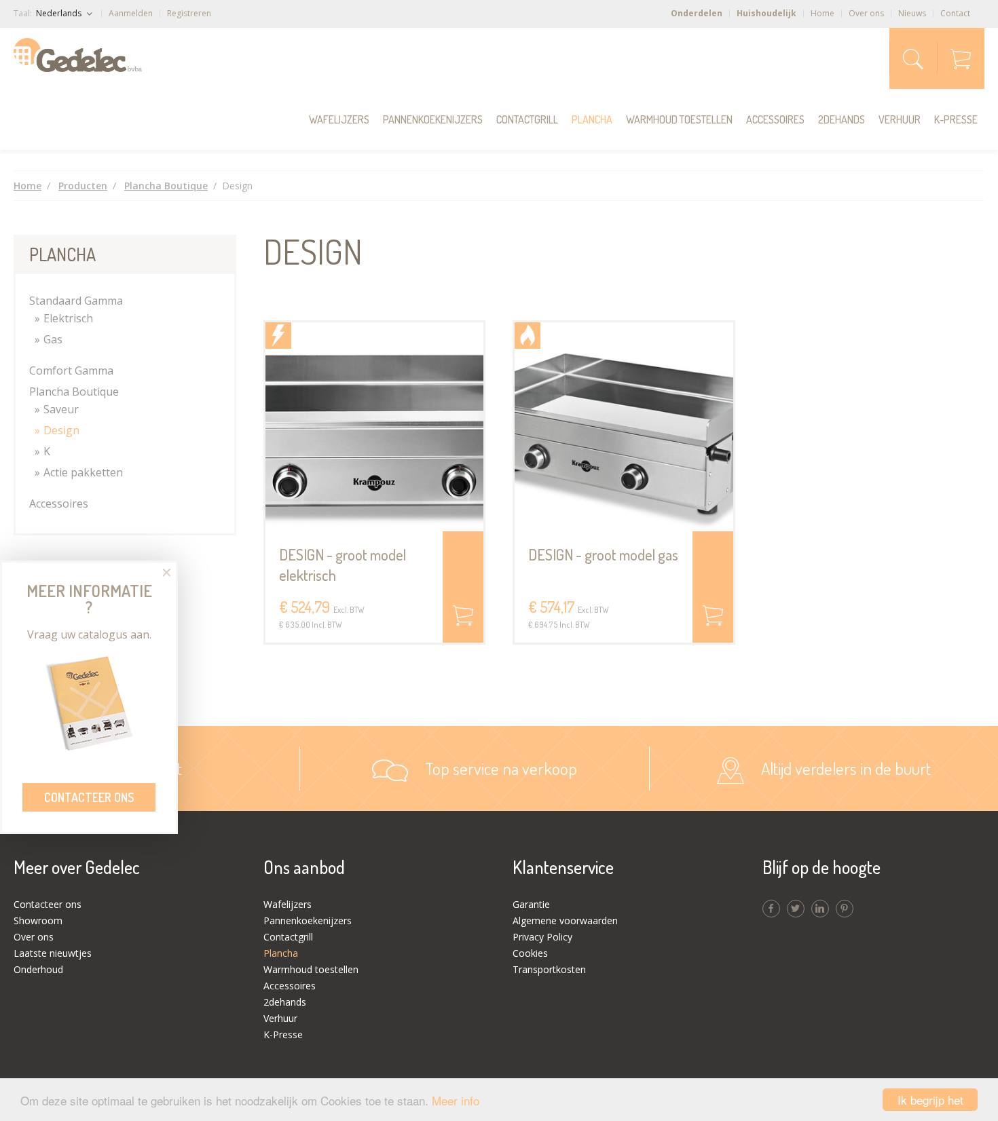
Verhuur (900, 119)
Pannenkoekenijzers (433, 119)
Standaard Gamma (76, 300)
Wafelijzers (339, 119)
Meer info (455, 1100)
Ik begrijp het (930, 1099)
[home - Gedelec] (78, 55)
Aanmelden (131, 13)
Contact (955, 13)
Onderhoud (38, 969)
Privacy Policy (542, 936)
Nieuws (912, 13)
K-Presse (956, 119)
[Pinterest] (844, 908)
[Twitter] (796, 908)
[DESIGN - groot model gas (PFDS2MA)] (624, 427)
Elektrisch (68, 318)
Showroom (38, 920)
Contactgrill (527, 119)
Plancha (592, 119)
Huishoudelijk (766, 13)
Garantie (531, 904)
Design (61, 430)
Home (822, 13)
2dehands (841, 119)
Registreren (189, 13)
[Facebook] (771, 908)
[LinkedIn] (820, 908)
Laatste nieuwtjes (53, 953)
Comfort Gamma (71, 370)
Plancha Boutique (74, 391)
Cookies (530, 953)
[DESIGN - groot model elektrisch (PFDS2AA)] (374, 427)
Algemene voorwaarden (565, 920)
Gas (52, 339)
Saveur (61, 409)
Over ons (866, 13)
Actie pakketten (83, 472)
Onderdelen (696, 13)
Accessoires (775, 119)
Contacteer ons (89, 797)
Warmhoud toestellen (679, 119)
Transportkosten (549, 969)
